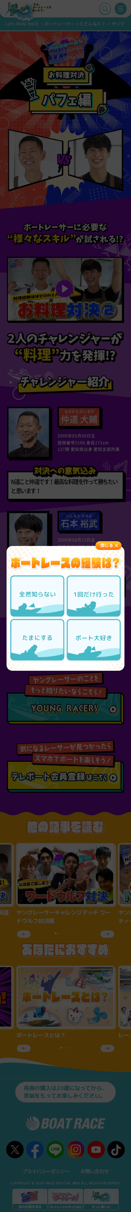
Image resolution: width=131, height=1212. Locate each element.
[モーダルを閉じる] (108, 545)
